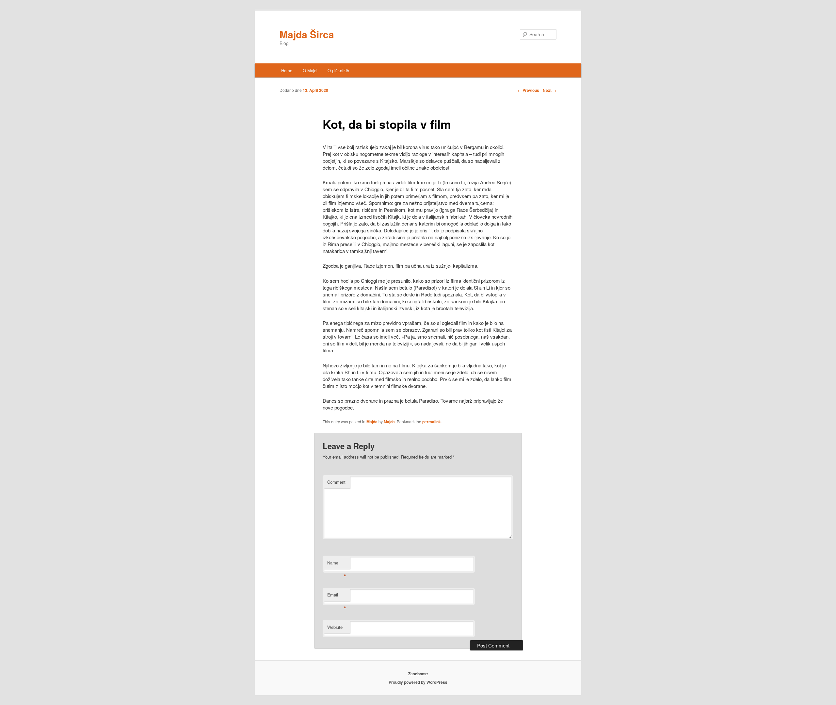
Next (549, 90)
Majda (372, 422)
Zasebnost (418, 674)
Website (335, 627)
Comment (336, 482)
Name (336, 564)
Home (286, 70)
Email (336, 596)
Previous (528, 90)
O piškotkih (338, 70)
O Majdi (310, 70)
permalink (431, 422)
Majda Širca (307, 34)
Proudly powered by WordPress (418, 682)
